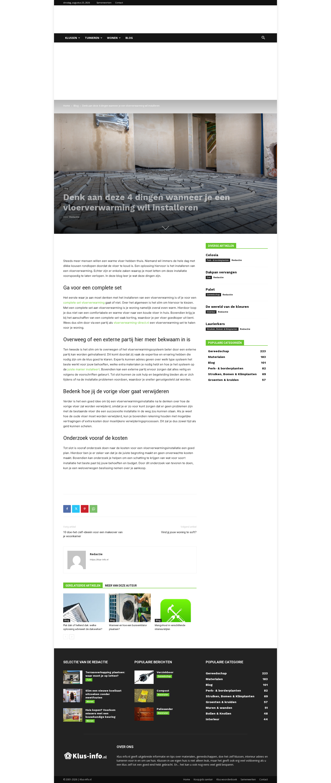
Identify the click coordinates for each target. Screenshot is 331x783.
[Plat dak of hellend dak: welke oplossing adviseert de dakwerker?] (84, 607)
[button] (263, 38)
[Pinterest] (84, 509)
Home (66, 105)
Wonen (112, 38)
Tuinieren (92, 38)
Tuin (89, 679)
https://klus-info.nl (99, 559)
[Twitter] (76, 509)
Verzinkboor (165, 672)
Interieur (211, 311)
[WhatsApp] (93, 509)
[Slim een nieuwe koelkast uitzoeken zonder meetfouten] (72, 695)
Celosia (212, 255)
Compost (163, 690)
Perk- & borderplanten (218, 260)
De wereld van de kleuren (227, 307)
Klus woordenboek (226, 779)
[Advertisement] (198, 19)
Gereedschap (213, 294)
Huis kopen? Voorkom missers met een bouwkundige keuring (100, 713)
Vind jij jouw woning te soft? (179, 532)
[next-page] (71, 636)
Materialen (163, 694)
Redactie (74, 216)
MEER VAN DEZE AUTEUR (121, 585)
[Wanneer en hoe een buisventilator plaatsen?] (130, 607)
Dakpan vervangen (221, 272)
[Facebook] (67, 509)
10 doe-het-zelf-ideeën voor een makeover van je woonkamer (93, 534)
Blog (129, 38)
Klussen (71, 38)
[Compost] (144, 695)
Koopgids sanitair (203, 779)
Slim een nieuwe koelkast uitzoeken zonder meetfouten (103, 694)
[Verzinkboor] (144, 677)
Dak (209, 277)
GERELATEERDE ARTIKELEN (83, 585)
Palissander (165, 708)
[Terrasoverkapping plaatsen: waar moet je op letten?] (72, 677)
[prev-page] (65, 636)
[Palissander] (144, 714)
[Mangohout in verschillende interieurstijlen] (176, 607)
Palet (210, 289)
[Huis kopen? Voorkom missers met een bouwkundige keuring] (72, 715)
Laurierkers (215, 324)
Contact (119, 2)
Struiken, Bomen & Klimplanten (222, 329)
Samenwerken (104, 2)
